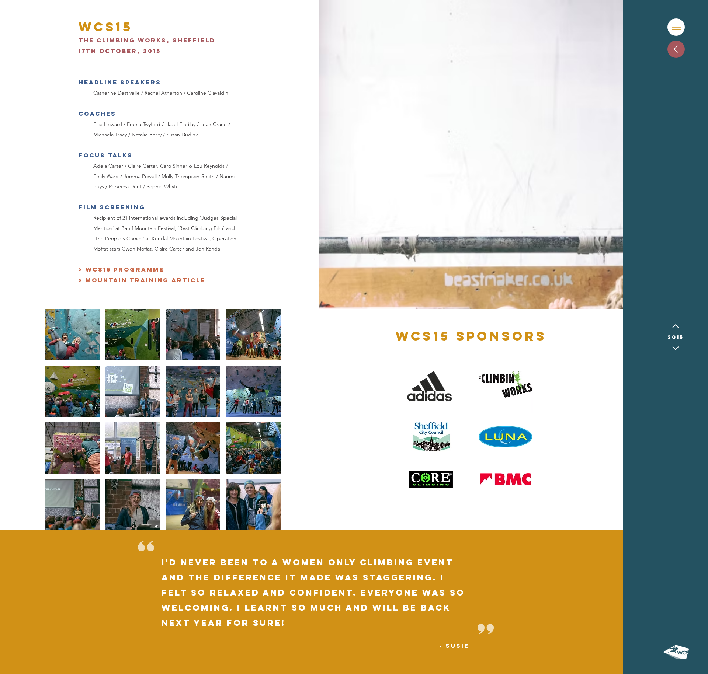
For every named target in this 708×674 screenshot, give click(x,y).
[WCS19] (675, 348)
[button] (676, 27)
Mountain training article (145, 280)
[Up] (676, 49)
